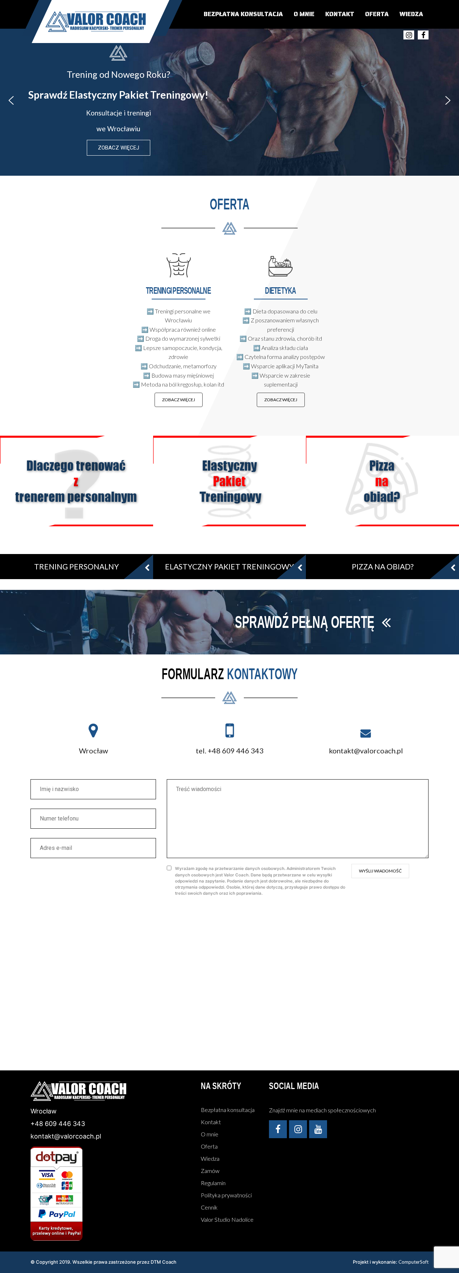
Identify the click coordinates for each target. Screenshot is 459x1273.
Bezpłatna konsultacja (243, 14)
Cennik (209, 1207)
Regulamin (213, 1182)
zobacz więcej (178, 399)
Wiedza (411, 14)
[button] (11, 100)
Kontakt (339, 14)
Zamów (210, 1170)
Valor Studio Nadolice (227, 1219)
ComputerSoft (413, 1262)
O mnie (304, 14)
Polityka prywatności (226, 1195)
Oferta (377, 14)
